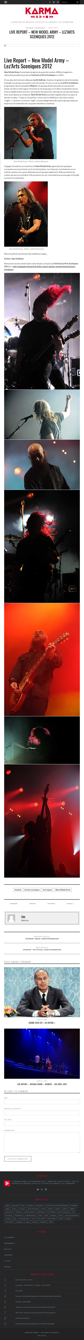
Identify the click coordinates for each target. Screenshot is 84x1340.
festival (18, 890)
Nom (6, 1098)
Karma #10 (19, 1291)
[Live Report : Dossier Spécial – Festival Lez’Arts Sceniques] (42, 45)
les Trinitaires (51, 1212)
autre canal (15, 1205)
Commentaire (9, 1130)
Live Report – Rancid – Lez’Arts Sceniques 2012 (42, 937)
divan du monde (33, 1209)
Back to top (41, 1335)
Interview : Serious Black (23, 1302)
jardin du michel (29, 1212)
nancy (60, 1215)
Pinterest (51, 903)
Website (25, 920)
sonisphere (19, 1222)
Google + (70, 903)
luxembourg (18, 1215)
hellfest (72, 1209)
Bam (23, 1205)
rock (33, 1218)
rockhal (60, 1218)
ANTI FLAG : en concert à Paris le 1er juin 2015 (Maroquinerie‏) (35, 1313)
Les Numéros (9, 1237)
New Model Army (62, 890)
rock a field (41, 1218)
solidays (68, 1218)
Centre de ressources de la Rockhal (57, 1205)
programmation (24, 1218)
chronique (74, 1205)
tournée (34, 1222)
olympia (7, 1218)
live (73, 1212)
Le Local (7, 1261)
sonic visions (9, 1222)
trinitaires (43, 1222)
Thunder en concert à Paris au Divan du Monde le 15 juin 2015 (35, 1307)
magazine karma (30, 1215)
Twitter (33, 903)
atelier (7, 1205)
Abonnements (9, 1243)
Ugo (23, 916)
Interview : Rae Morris (23, 1318)
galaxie (65, 1209)
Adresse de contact (13, 1109)
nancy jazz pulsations (71, 1215)
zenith (51, 1222)
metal (40, 1215)
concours (22, 1209)
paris (14, 1218)
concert (14, 1209)
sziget (28, 1222)
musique (53, 1215)
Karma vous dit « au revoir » (42, 1022)
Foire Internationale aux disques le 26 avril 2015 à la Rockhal (35, 1324)
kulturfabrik (40, 1212)
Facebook (13, 903)
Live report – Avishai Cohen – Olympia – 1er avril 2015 (42, 1084)
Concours (8, 1255)
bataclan (30, 1205)
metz (46, 1215)
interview (19, 1212)
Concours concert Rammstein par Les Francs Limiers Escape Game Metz (38, 1296)
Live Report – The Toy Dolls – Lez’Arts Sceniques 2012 (42, 948)
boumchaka (39, 1205)
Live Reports (39, 28)
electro (50, 1209)
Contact (7, 1267)
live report (47, 890)
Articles (29, 28)
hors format (9, 1212)
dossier (43, 1209)
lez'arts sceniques (32, 890)
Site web (7, 1119)
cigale (7, 1209)
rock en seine (51, 1218)
